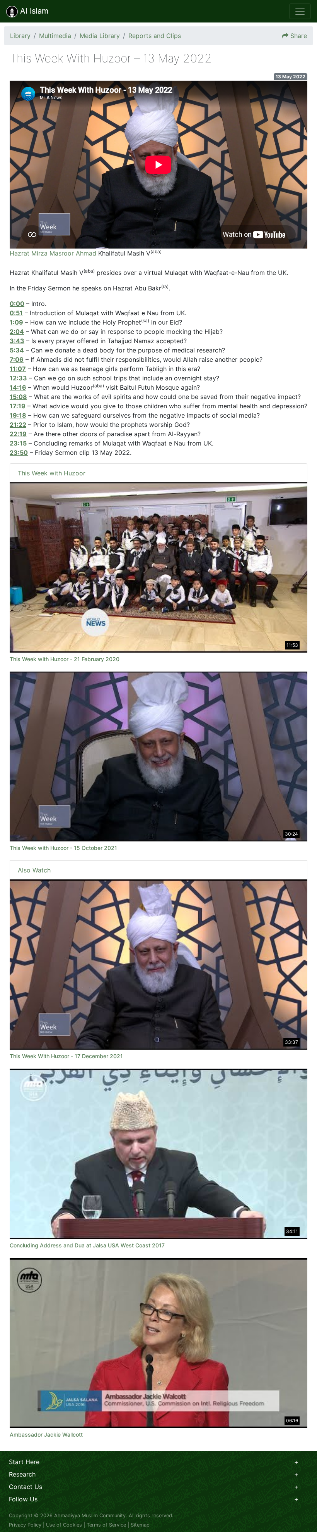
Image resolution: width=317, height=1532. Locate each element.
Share (298, 36)
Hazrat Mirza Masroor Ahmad (53, 253)
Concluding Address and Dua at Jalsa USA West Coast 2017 (87, 1245)
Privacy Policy (25, 1525)
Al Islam (33, 11)
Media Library (100, 36)
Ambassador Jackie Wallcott (46, 1434)
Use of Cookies (64, 1525)
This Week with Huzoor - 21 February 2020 (64, 659)
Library (20, 36)
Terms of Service (106, 1525)
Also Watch (34, 870)
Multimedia (55, 36)
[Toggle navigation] (300, 11)
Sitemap (140, 1525)
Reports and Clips (154, 36)
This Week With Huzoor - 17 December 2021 (66, 1056)
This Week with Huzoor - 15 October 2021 (63, 848)
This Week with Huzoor (51, 473)
